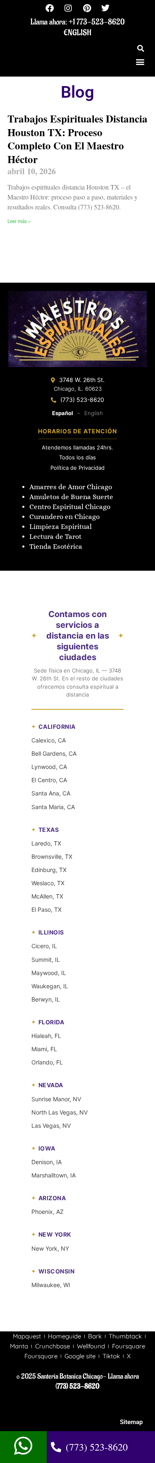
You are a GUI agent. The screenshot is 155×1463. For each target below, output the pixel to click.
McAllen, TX (47, 896)
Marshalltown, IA (53, 1175)
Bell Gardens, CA (53, 753)
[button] (140, 48)
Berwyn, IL (45, 999)
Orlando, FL (47, 1062)
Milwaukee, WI (50, 1284)
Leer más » (19, 221)
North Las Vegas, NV (59, 1112)
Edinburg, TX (49, 869)
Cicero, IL (44, 945)
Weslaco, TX (47, 882)
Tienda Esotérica (56, 546)
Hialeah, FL (46, 1035)
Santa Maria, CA (53, 806)
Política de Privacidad (77, 467)
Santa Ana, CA (50, 793)
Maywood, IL (48, 972)
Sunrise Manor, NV (56, 1099)
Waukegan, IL (49, 986)
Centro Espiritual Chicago (69, 507)
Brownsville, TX (51, 856)
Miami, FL (44, 1048)
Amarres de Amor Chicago (70, 487)
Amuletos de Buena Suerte (71, 497)
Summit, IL (45, 959)
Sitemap (131, 1422)
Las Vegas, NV (51, 1125)
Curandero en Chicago (64, 517)
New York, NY (50, 1248)
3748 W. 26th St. (82, 379)
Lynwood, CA (49, 766)
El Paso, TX (46, 909)
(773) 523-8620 (82, 399)
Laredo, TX (46, 843)
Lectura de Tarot (55, 537)
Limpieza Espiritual (60, 527)
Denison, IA (46, 1161)
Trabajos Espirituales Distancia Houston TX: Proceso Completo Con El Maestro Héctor (77, 139)
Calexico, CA (48, 740)
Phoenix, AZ (47, 1211)
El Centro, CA (49, 779)
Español (62, 413)
